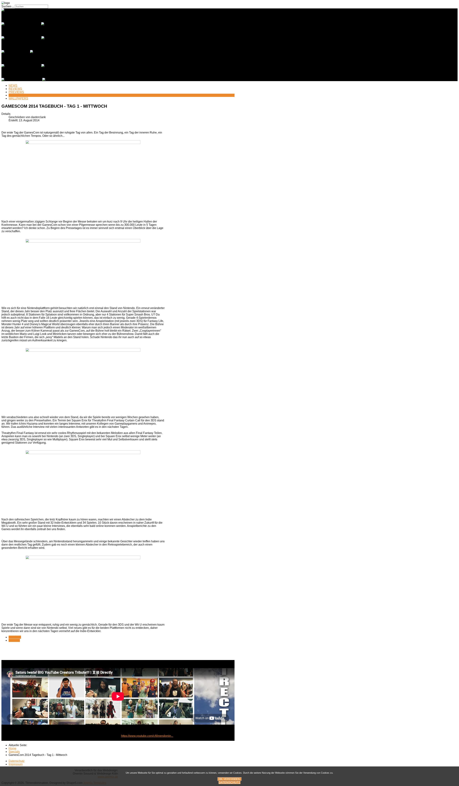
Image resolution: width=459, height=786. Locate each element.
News (13, 85)
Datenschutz (17, 760)
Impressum (16, 764)
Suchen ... (7, 6)
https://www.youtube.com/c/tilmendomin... (147, 735)
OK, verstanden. (229, 779)
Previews (16, 91)
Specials (16, 95)
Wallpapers (18, 98)
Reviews (15, 88)
